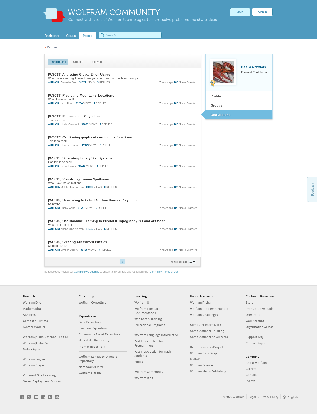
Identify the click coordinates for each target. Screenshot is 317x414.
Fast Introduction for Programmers (148, 343)
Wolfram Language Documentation (147, 311)
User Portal (253, 315)
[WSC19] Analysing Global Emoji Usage (79, 74)
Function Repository (93, 328)
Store (249, 302)
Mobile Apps (31, 349)
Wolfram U (141, 302)
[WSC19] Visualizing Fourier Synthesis (78, 179)
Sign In (262, 12)
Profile (216, 96)
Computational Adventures (209, 337)
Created (78, 61)
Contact (251, 375)
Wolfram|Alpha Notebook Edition (46, 337)
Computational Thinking (207, 331)
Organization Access (259, 327)
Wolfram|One (32, 302)
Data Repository (90, 322)
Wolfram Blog (143, 378)
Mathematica (32, 309)
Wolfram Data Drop (203, 353)
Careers (251, 369)
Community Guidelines (86, 271)
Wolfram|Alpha (200, 302)
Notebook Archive (91, 367)
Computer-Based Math (205, 325)
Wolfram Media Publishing (208, 371)
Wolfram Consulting (92, 302)
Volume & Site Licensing (39, 375)
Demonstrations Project (206, 347)
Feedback (312, 189)
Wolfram (239, 397)
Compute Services (35, 321)
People (50, 47)
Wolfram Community (148, 372)
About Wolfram (256, 363)
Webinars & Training (148, 319)
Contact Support (257, 343)
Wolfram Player (33, 365)
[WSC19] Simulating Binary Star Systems (80, 158)
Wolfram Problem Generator (210, 309)
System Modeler (34, 327)
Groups (217, 105)
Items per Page (179, 261)
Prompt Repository (92, 346)
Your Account (255, 321)
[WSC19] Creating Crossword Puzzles (77, 242)
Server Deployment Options (42, 381)
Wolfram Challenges (204, 315)
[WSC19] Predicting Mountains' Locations (81, 95)
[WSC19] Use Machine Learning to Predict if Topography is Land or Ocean (106, 221)
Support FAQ (254, 337)
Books (138, 362)
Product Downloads (259, 309)
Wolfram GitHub (90, 373)
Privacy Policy (268, 397)
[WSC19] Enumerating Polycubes (74, 116)
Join (240, 12)
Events (250, 381)
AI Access (29, 315)
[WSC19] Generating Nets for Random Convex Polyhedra (93, 200)
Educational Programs (149, 325)
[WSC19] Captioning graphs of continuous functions (90, 137)
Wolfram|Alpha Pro (36, 343)
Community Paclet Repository (99, 334)
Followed (96, 61)
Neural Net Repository (94, 340)
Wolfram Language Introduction (156, 335)
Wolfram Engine (34, 359)
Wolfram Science (201, 365)
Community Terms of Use (164, 271)
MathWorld (197, 359)
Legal (252, 397)
